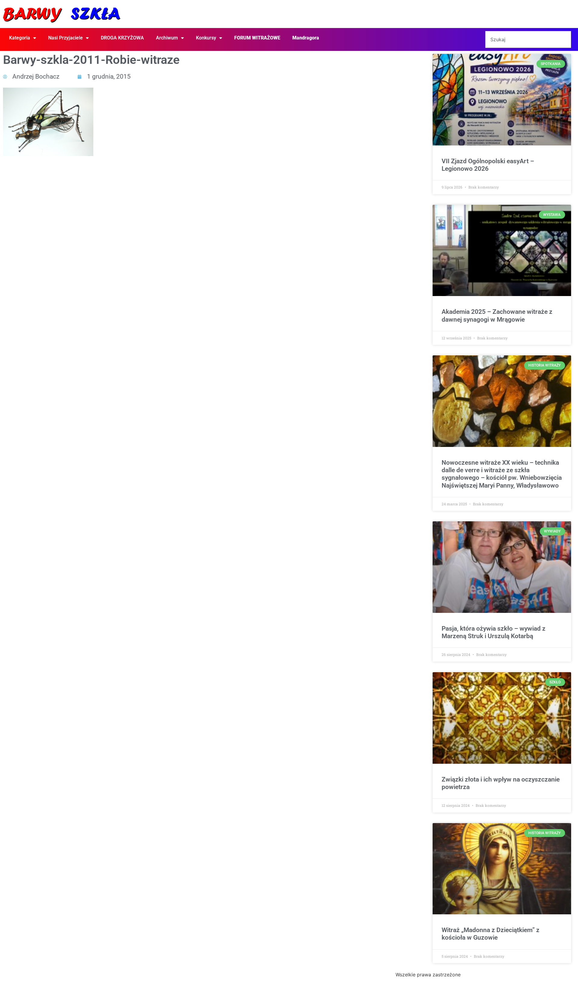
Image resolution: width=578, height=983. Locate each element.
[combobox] (528, 39)
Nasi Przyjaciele (65, 38)
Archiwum (167, 38)
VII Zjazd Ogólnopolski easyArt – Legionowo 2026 (488, 165)
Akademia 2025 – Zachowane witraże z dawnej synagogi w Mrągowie (497, 315)
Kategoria (19, 38)
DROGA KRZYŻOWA (122, 38)
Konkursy (206, 38)
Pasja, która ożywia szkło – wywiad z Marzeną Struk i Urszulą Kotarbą (493, 632)
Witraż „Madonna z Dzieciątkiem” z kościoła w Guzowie (490, 933)
